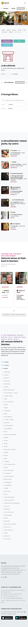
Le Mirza (6, 387)
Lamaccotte (7, 527)
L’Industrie (6, 422)
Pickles (6, 455)
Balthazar (6, 378)
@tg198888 (20, 287)
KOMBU (6, 408)
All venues (20, 8)
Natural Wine (7, 612)
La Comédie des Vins (9, 464)
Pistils (14, 162)
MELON (6, 518)
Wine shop (7, 45)
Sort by (3, 108)
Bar (19, 41)
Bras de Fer (7, 536)
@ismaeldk (13, 206)
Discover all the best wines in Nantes (14, 314)
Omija (5, 446)
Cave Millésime (8, 428)
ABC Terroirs (7, 491)
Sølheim (6, 452)
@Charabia (13, 229)
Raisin (3, 30)
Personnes (7, 381)
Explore (8, 30)
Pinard (5, 443)
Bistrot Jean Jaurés (9, 390)
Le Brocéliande (9, 82)
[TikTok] (3, 577)
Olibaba (6, 437)
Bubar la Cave (8, 479)
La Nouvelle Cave (8, 530)
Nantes (11, 32)
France (20, 30)
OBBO (5, 399)
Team (3, 600)
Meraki (6, 467)
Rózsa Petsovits (17, 173)
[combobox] (17, 104)
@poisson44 (13, 181)
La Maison (6, 461)
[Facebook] (5, 577)
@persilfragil (13, 156)
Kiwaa (5, 431)
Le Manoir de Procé (9, 500)
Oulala (16, 150)
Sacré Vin (6, 506)
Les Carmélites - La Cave (11, 393)
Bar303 (6, 405)
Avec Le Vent (21, 291)
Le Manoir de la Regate (10, 434)
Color (3, 104)
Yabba (6, 533)
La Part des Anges (9, 470)
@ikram (12, 217)
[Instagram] (1, 577)
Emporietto (7, 521)
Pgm (13, 212)
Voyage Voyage (8, 396)
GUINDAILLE (7, 509)
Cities (13, 8)
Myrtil (5, 414)
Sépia (5, 458)
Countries (4, 8)
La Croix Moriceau (18, 200)
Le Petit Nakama (8, 425)
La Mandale (7, 411)
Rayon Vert (5, 291)
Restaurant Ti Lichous (10, 449)
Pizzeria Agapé (8, 515)
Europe (14, 30)
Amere (6, 440)
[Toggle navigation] (25, 3)
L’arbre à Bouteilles (9, 497)
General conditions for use (13, 600)
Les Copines (16, 224)
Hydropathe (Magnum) (15, 188)
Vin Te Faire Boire (8, 402)
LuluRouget (7, 372)
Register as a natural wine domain (12, 594)
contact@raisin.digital (9, 598)
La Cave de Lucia (8, 512)
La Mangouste (8, 482)
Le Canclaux (7, 473)
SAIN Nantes (7, 384)
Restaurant (7, 41)
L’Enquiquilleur (8, 485)
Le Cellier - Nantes (9, 419)
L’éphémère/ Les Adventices (11, 503)
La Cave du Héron (9, 476)
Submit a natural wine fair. (11, 596)
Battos (6, 494)
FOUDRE (6, 488)
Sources (6, 375)
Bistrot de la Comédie (10, 524)
